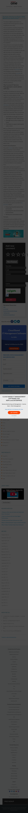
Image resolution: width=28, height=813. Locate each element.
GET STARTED (14, 412)
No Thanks (14, 415)
